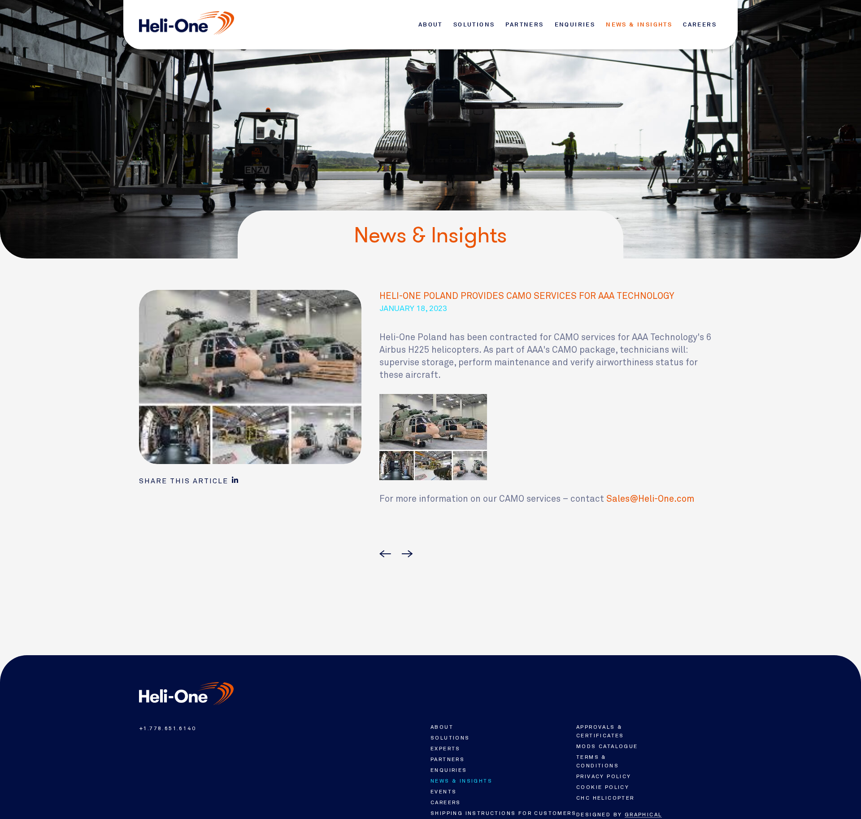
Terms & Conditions (597, 761)
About (430, 24)
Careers (700, 24)
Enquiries (575, 24)
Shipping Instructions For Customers (503, 813)
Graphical (643, 814)
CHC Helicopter (605, 798)
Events (443, 791)
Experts (445, 748)
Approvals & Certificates (600, 731)
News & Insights (639, 24)
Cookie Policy (602, 787)
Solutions (474, 24)
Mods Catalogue (607, 746)
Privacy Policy (603, 776)
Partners (524, 24)
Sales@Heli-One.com (650, 498)
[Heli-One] (186, 693)
